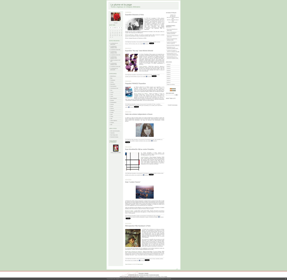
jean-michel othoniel (132, 76)
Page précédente (128, 264)
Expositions (112, 84)
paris (136, 43)
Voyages (112, 122)
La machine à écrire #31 (115, 54)
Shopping (112, 110)
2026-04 (168, 72)
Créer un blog (141, 273)
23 (110, 35)
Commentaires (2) (148, 139)
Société (111, 112)
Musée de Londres (129, 210)
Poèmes (112, 104)
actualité (141, 43)
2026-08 (168, 64)
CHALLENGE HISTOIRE (116, 152)
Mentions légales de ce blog (134, 276)
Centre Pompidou (143, 66)
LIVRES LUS (172, 15)
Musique (112, 100)
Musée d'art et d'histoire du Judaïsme (133, 251)
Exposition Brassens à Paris (134, 14)
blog (155, 139)
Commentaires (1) (149, 104)
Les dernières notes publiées (144, 274)
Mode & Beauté (113, 98)
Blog (111, 78)
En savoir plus (168, 278)
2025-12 (168, 80)
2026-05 (168, 70)
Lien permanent (139, 41)
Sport (111, 114)
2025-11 (168, 82)
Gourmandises (113, 86)
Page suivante (140, 264)
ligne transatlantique (145, 105)
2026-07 (168, 66)
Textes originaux (113, 120)
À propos (116, 22)
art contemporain (128, 140)
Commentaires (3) (150, 215)
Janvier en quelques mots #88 (173, 51)
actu (138, 43)
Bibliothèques (113, 76)
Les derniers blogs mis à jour (133, 274)
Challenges (112, 80)
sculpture (136, 140)
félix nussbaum (128, 260)
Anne (168, 32)
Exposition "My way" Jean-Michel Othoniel (139, 51)
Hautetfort (146, 273)
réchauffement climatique (153, 217)
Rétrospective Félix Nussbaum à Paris (137, 226)
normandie (139, 105)
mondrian (159, 173)
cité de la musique (132, 43)
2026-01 (168, 78)
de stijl (141, 175)
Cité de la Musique (129, 34)
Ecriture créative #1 (171, 43)
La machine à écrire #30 (115, 66)
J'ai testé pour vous (114, 88)
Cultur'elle (112, 132)
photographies (142, 217)
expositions (155, 41)
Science (112, 108)
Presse (111, 106)
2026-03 (168, 74)
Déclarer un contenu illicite (124, 276)
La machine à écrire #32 (115, 49)
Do (167, 29)
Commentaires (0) (146, 41)
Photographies (113, 102)
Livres (111, 94)
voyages (126, 105)
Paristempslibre (170, 53)
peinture (133, 140)
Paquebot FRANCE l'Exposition (135, 83)
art (137, 76)
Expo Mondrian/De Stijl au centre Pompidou (139, 149)
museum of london (135, 217)
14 (119, 32)
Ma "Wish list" (172, 16)
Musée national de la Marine (141, 93)
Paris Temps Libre (114, 135)
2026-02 (168, 76)
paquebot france (132, 105)
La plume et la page (121, 4)
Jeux (111, 90)
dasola (168, 45)
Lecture (111, 92)
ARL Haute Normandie (115, 130)
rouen (144, 140)
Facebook (147, 43)
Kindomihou (169, 47)
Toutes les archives (171, 84)
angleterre (130, 217)
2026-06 (168, 68)
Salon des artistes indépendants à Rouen (138, 114)
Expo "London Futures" (133, 182)
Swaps (111, 116)
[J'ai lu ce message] (285, 278)
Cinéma (112, 82)
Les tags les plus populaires (154, 274)
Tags (111, 118)
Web (111, 124)
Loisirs (111, 96)
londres (126, 217)
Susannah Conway (114, 137)
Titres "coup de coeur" (172, 22)
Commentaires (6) (146, 173)
